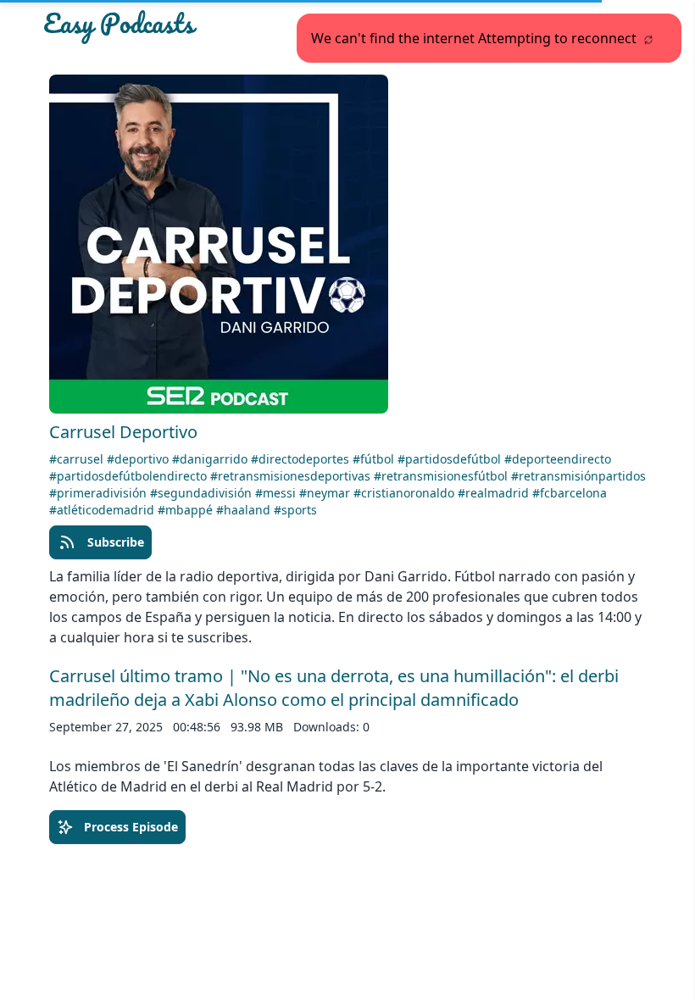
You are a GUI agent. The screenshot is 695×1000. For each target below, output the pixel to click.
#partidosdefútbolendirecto (129, 476)
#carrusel (78, 459)
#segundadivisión (202, 493)
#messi (277, 493)
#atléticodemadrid (103, 510)
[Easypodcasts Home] (139, 27)
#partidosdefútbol (451, 459)
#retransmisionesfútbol (442, 476)
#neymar (326, 493)
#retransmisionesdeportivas (292, 476)
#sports (295, 510)
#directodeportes (302, 459)
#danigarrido (211, 459)
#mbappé (187, 510)
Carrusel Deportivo (123, 431)
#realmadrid (495, 493)
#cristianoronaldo (405, 493)
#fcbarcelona (569, 493)
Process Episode (131, 827)
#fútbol (375, 459)
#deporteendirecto (557, 459)
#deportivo (139, 459)
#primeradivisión (99, 493)
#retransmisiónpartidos (578, 476)
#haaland (245, 510)
